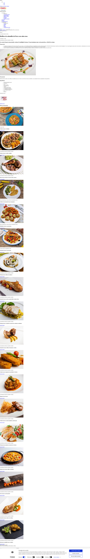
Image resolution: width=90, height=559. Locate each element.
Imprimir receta (2, 103)
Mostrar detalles (56, 557)
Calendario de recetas (7, 27)
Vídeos (5, 24)
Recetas (3, 20)
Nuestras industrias (6, 18)
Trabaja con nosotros (3, 6)
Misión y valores (6, 16)
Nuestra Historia (6, 15)
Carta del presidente (7, 14)
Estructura (5, 17)
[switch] (33, 557)
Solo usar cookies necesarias (76, 556)
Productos (3, 19)
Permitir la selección (75, 553)
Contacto (7, 6)
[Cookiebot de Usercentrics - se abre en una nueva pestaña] (12, 557)
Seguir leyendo (2, 130)
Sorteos (5, 26)
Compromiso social (5, 21)
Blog (4, 25)
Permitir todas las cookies (76, 550)
